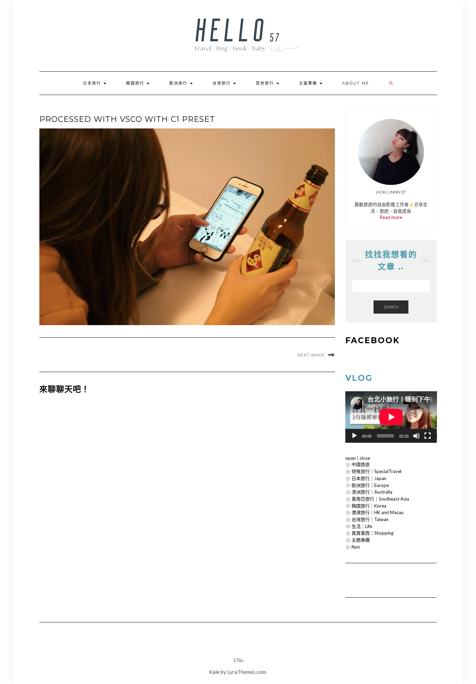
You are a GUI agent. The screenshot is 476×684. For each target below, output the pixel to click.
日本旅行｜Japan (369, 478)
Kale (214, 672)
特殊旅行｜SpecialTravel (376, 471)
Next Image (311, 355)
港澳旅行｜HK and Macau (378, 512)
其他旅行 (266, 83)
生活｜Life (362, 526)
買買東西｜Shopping (372, 533)
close (365, 458)
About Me (355, 83)
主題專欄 (309, 83)
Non (356, 547)
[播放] (354, 435)
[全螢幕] (427, 435)
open (350, 458)
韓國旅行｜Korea (369, 506)
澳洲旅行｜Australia (372, 492)
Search (391, 307)
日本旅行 (93, 83)
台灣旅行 (222, 83)
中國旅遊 (361, 464)
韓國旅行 (136, 83)
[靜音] (416, 435)
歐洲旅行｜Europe (370, 485)
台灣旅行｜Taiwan (370, 519)
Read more (391, 217)
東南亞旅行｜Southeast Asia (380, 499)
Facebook (372, 340)
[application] (391, 417)
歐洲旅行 (179, 83)
